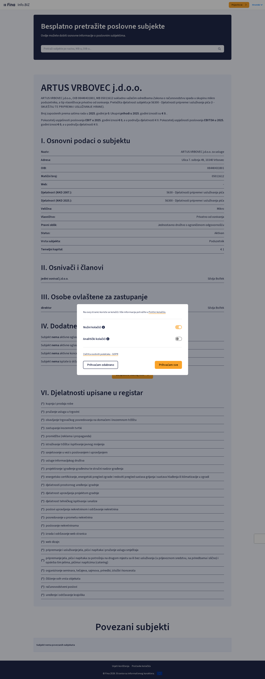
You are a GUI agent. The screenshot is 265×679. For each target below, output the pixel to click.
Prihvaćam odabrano (100, 365)
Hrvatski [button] (256, 4)
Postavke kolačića (141, 666)
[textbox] (132, 48)
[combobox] (132, 48)
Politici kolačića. (157, 312)
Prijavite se (237, 4)
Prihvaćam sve (168, 365)
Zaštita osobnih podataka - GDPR (100, 354)
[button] (103, 327)
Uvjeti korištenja (120, 666)
